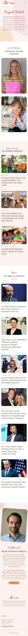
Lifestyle (7, 74)
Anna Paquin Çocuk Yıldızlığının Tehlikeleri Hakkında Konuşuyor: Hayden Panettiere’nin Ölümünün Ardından (13, 345)
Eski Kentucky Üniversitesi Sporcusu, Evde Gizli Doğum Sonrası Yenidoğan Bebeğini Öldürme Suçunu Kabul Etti (13, 84)
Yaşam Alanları (7, 157)
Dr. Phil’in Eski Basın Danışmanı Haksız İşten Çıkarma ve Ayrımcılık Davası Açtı (13, 308)
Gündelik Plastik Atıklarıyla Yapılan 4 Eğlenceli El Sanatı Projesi (12, 251)
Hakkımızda (14, 582)
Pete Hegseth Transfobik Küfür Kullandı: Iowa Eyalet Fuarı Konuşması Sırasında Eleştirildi (13, 484)
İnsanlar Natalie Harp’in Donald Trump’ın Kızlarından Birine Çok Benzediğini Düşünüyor (13, 380)
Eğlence (5, 285)
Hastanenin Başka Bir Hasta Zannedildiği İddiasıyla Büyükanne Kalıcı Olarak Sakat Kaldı (13, 124)
